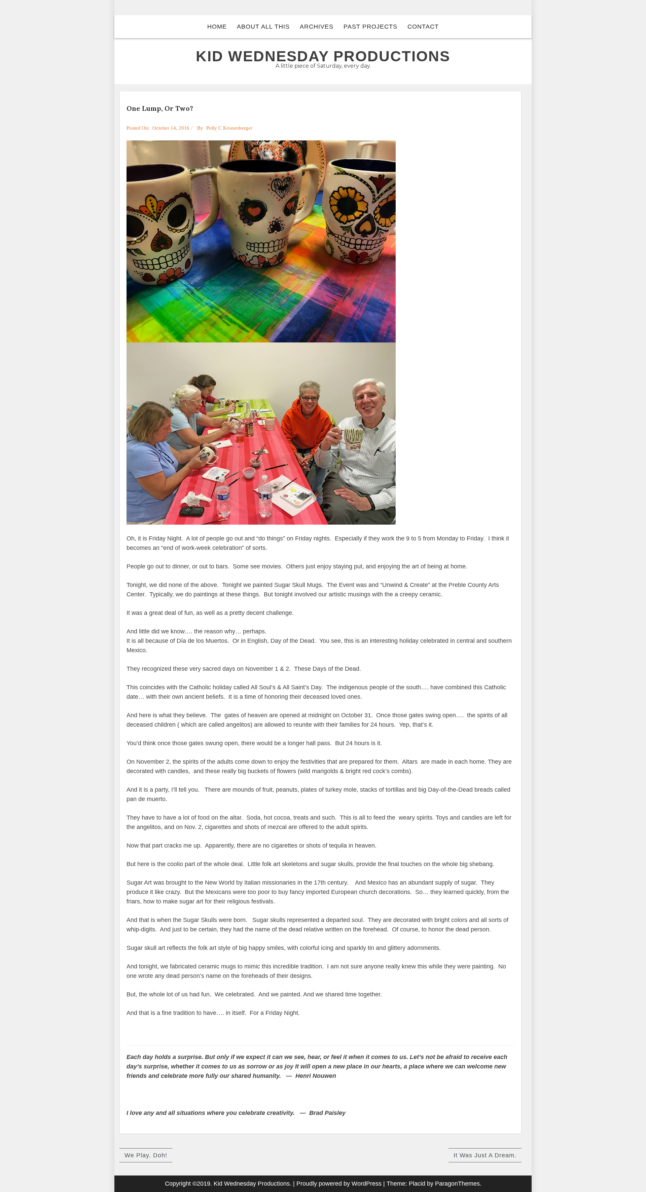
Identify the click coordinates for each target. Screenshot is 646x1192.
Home (217, 26)
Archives (316, 26)
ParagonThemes (457, 1183)
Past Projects (370, 26)
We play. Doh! (145, 1155)
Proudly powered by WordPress (339, 1183)
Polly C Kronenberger (229, 128)
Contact (423, 26)
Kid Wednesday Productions (323, 56)
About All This (263, 26)
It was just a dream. (485, 1155)
